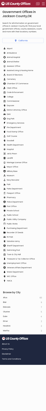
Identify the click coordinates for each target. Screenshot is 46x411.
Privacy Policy (7, 349)
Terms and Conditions (11, 359)
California (23, 40)
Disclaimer (6, 354)
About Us (6, 344)
